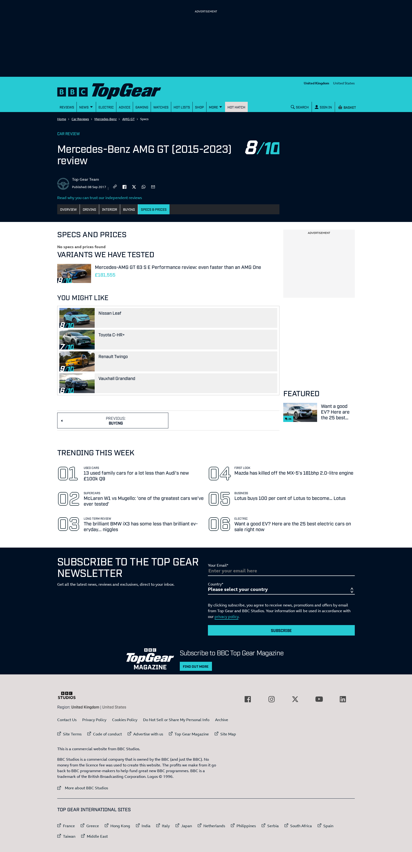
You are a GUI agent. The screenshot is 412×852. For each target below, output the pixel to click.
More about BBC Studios (82, 787)
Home (61, 119)
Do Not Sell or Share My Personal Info (176, 719)
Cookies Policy (124, 719)
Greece (92, 825)
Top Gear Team (85, 179)
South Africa (301, 825)
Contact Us (67, 719)
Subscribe (281, 630)
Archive (221, 719)
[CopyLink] (115, 187)
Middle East (97, 836)
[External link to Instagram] (271, 699)
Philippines (246, 825)
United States (344, 83)
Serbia (273, 825)
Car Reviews (80, 119)
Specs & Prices (154, 209)
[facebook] (124, 186)
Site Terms (72, 734)
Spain (328, 825)
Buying (129, 209)
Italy (166, 825)
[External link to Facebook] (247, 699)
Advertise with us (148, 734)
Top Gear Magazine (192, 734)
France (69, 825)
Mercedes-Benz (105, 119)
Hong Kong (120, 825)
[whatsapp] (143, 186)
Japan (186, 825)
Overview (68, 209)
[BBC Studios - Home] (69, 695)
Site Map (228, 734)
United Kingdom (316, 83)
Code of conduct (107, 734)
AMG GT (128, 119)
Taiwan (69, 836)
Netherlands (214, 825)
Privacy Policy (94, 719)
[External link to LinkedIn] (342, 699)
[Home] (115, 90)
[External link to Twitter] (295, 699)
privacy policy (226, 616)
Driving (89, 209)
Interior (109, 209)
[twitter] (134, 186)
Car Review (68, 133)
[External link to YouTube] (319, 699)
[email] (153, 186)
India (146, 825)
